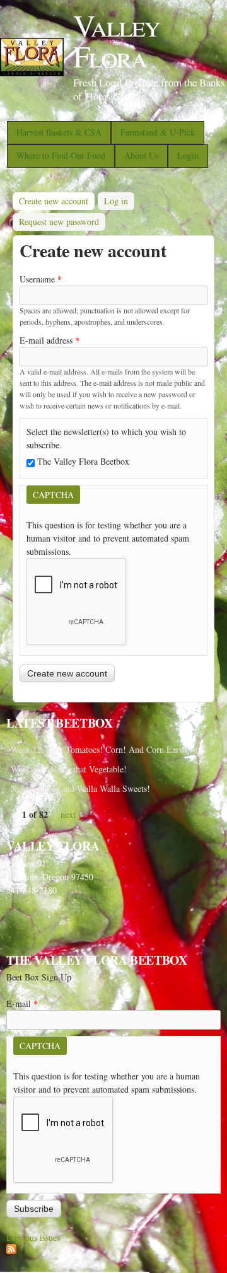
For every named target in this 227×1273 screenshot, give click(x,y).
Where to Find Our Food (60, 155)
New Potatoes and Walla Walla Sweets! (80, 788)
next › (71, 814)
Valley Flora (116, 40)
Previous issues (33, 1237)
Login (188, 155)
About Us (141, 155)
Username (41, 279)
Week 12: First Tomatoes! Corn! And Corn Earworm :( (109, 749)
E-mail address (49, 340)
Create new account (57, 201)
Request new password (59, 222)
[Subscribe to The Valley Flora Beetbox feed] (11, 1251)
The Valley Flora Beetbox (83, 461)
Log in (116, 201)
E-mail (22, 1003)
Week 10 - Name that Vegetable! (69, 769)
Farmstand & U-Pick (157, 132)
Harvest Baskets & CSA (59, 132)
